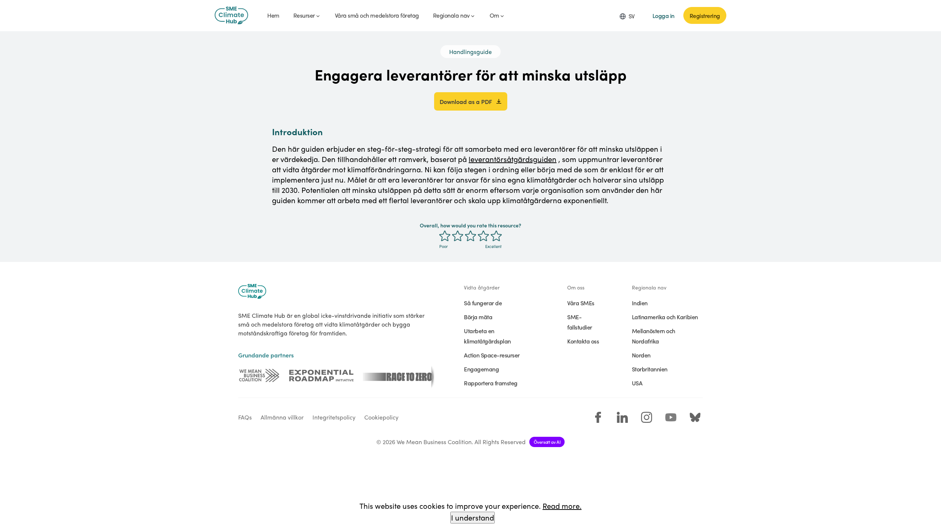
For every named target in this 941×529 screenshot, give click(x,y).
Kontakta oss (583, 341)
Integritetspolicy (333, 417)
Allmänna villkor (282, 417)
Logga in (663, 15)
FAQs (245, 417)
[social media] (598, 417)
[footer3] (398, 375)
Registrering (705, 15)
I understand (472, 517)
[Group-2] (321, 376)
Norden (641, 355)
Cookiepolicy (381, 417)
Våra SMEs (580, 303)
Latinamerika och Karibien (665, 317)
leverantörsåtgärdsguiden (513, 159)
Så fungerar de (483, 303)
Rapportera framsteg (491, 383)
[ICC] (259, 375)
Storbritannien (650, 369)
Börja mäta (478, 317)
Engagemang (481, 369)
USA (637, 383)
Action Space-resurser (492, 355)
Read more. (562, 506)
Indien (640, 303)
